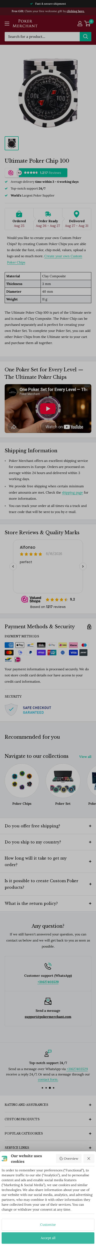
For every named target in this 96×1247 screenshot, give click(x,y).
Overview (71, 1158)
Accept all (48, 1238)
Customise (48, 1224)
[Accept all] (89, 1158)
